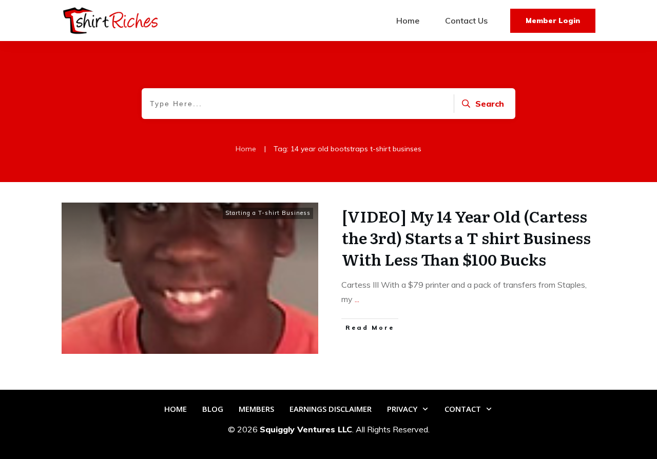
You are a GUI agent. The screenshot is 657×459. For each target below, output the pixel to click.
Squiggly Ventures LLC (306, 429)
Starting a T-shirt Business (268, 212)
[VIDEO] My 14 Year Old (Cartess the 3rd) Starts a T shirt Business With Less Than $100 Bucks (466, 237)
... (357, 299)
